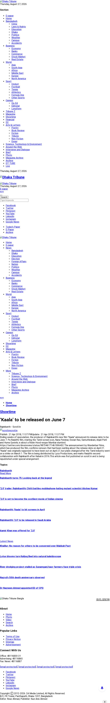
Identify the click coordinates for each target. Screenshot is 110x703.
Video (8, 619)
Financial (10, 119)
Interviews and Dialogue (18, 149)
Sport (8, 81)
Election (15, 258)
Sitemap (10, 642)
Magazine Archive (14, 157)
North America (18, 78)
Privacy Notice (13, 639)
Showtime (11, 116)
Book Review (17, 130)
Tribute (15, 136)
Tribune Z (10, 111)
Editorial (15, 106)
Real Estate (17, 59)
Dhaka (14, 32)
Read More (5, 473)
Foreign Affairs (18, 261)
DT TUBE (10, 163)
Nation (14, 264)
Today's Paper (13, 227)
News (8, 248)
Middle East (17, 73)
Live (8, 166)
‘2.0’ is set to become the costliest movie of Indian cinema (31, 499)
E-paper (10, 15)
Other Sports (18, 97)
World (9, 62)
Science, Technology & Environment (24, 144)
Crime (14, 24)
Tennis (14, 89)
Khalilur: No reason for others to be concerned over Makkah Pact (35, 546)
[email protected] (8, 666)
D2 (7, 122)
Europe (14, 75)
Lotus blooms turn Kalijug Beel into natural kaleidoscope (30, 556)
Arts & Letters (13, 125)
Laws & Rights (18, 26)
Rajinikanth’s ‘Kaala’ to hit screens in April (22, 509)
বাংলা (2, 191)
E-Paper (10, 229)
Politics (15, 35)
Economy (16, 48)
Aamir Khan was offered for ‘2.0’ (17, 530)
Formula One (17, 95)
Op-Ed (14, 103)
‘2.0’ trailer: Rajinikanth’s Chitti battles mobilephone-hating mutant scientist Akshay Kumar (49, 488)
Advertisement (13, 644)
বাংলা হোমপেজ (103, 599)
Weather (15, 37)
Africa (14, 70)
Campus (15, 40)
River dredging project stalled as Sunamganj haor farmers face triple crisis (40, 567)
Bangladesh (11, 21)
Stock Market (18, 56)
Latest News (6, 541)
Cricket (15, 84)
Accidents (16, 43)
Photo (9, 155)
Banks (14, 51)
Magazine (10, 114)
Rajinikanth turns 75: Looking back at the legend (26, 478)
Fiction (14, 133)
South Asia (16, 67)
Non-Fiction (17, 138)
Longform (16, 108)
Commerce (16, 54)
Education (16, 29)
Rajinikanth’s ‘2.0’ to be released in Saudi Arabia (25, 520)
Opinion (9, 100)
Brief (8, 152)
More (8, 370)
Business (10, 45)
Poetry (14, 127)
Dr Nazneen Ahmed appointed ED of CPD (22, 588)
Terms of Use (12, 636)
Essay (14, 141)
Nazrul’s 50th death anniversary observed (22, 577)
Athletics (16, 92)
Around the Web (14, 147)
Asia (13, 65)
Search (9, 622)
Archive (9, 160)
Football (15, 86)
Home (9, 18)
